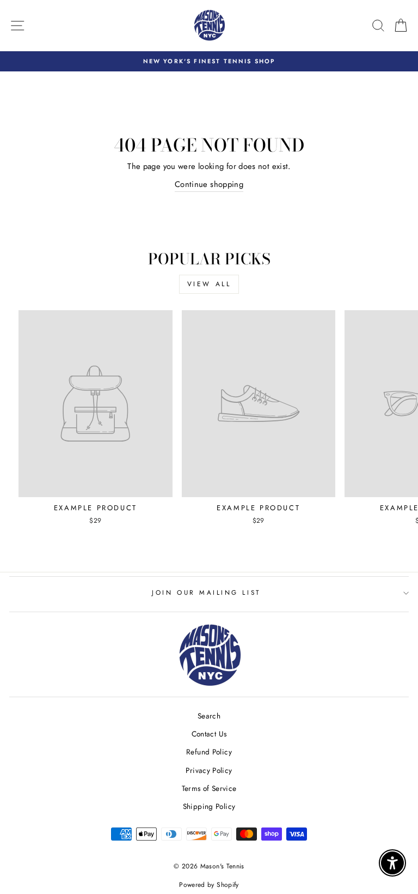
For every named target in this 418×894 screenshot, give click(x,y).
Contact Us (209, 733)
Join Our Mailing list (206, 592)
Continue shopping (209, 184)
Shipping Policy (209, 806)
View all (209, 284)
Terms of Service (209, 788)
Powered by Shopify (209, 885)
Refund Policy (209, 751)
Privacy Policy (209, 770)
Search (209, 715)
